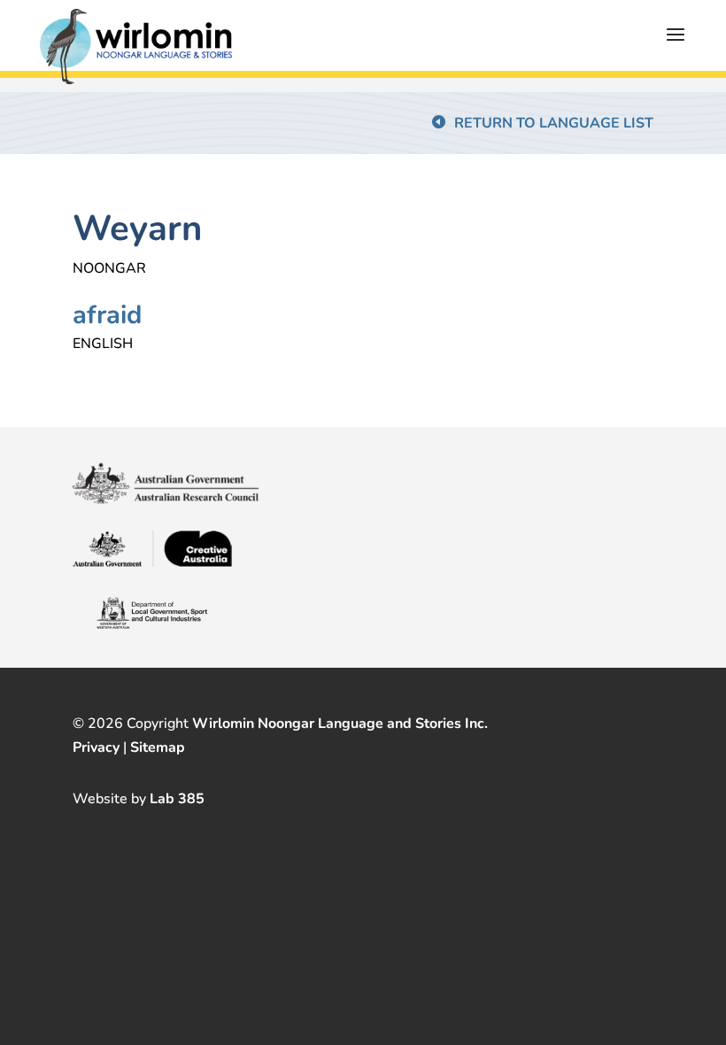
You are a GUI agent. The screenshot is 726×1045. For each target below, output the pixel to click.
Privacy (96, 747)
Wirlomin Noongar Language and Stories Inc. (340, 723)
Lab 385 (177, 799)
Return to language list (553, 123)
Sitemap (157, 747)
